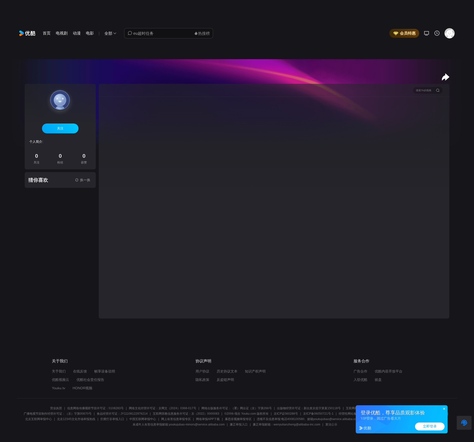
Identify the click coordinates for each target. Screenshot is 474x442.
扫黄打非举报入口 (112, 419)
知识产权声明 (255, 371)
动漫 (77, 33)
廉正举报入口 (239, 424)
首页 (47, 33)
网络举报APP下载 (208, 419)
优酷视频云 (60, 380)
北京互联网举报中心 (38, 419)
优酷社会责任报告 (90, 380)
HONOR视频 (82, 388)
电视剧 (62, 33)
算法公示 (331, 424)
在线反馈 (80, 371)
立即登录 (430, 426)
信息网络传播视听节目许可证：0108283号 (95, 408)
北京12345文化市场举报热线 (76, 419)
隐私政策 (202, 380)
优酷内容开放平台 (388, 371)
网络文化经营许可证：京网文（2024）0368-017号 (162, 408)
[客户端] (426, 33)
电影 (90, 33)
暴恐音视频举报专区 (238, 419)
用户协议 (202, 371)
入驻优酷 (360, 380)
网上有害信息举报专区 (176, 419)
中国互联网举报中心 (142, 419)
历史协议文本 (227, 371)
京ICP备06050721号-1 (318, 413)
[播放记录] (437, 33)
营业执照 (56, 408)
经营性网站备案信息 (352, 413)
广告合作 (360, 371)
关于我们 (59, 371)
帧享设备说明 (104, 371)
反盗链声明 (225, 380)
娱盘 (378, 380)
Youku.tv (58, 388)
